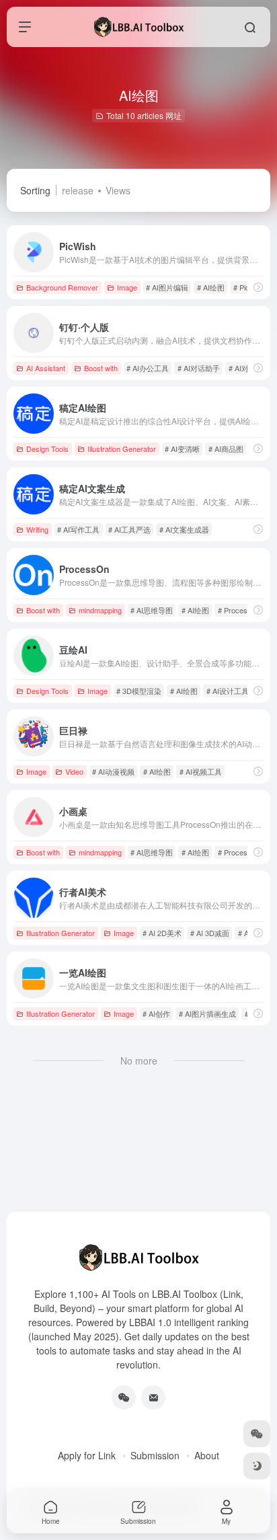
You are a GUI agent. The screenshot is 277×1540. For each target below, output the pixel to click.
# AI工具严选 (129, 529)
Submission (155, 1455)
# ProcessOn (240, 610)
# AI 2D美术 (162, 932)
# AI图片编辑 (167, 287)
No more (138, 1060)
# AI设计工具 (227, 690)
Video (74, 771)
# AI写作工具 (78, 529)
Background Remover (62, 287)
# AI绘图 (211, 287)
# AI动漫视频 (113, 771)
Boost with (101, 367)
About (206, 1455)
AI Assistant (45, 367)
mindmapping (100, 610)
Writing (37, 529)
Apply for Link (87, 1455)
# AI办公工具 (147, 367)
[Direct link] (258, 287)
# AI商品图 (225, 448)
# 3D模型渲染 (138, 690)
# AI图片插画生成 (207, 1013)
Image (127, 287)
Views (118, 190)
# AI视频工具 (201, 771)
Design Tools (47, 448)
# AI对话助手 (198, 367)
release (77, 190)
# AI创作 (156, 1013)
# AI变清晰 (182, 448)
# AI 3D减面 (209, 932)
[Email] (153, 1397)
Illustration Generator (121, 448)
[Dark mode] (256, 1466)
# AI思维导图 (151, 610)
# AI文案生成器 (184, 529)
